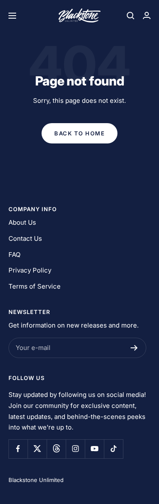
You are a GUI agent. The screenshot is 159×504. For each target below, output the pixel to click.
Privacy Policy (29, 270)
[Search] (130, 15)
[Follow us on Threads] (56, 448)
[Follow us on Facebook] (18, 448)
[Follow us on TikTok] (113, 448)
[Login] (147, 15)
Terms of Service (34, 286)
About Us (22, 222)
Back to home (79, 133)
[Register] (134, 348)
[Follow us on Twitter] (37, 448)
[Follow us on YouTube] (94, 448)
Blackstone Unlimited (36, 479)
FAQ (14, 255)
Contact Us (25, 238)
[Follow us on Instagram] (75, 448)
